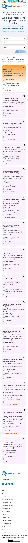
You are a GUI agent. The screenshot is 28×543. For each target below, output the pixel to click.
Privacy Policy (5, 532)
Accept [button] (10, 541)
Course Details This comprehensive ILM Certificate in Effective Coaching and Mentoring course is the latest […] (13, 181)
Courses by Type (6, 508)
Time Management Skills (10, 98)
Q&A (3, 529)
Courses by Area (6, 502)
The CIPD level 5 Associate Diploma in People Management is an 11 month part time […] (13, 80)
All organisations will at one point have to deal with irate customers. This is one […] (14, 155)
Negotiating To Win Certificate (12, 279)
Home (4, 12)
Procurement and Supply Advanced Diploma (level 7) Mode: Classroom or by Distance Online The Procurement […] (14, 368)
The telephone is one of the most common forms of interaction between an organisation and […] (13, 313)
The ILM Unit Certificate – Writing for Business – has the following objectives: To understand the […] (13, 261)
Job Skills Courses (7, 520)
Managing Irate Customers (11, 147)
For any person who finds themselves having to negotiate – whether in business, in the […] (13, 287)
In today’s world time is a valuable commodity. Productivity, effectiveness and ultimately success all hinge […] (13, 107)
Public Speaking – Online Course (13, 124)
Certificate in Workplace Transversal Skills (10, 441)
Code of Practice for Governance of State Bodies (14, 386)
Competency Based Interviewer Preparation (13, 413)
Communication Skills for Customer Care (11, 225)
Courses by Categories (8, 505)
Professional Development (14, 12)
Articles (4, 493)
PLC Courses (5, 517)
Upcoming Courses (7, 499)
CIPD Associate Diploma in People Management (13, 70)
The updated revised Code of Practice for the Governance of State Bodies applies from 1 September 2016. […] (14, 395)
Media (3, 526)
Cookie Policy (16, 541)
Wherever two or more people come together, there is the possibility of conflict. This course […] (14, 208)
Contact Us (6, 479)
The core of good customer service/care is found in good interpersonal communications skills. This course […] (14, 234)
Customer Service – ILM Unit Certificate (11, 332)
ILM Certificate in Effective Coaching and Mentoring (11, 172)
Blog (3, 490)
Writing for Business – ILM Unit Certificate (12, 252)
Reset (20, 51)
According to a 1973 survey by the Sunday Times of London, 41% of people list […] (14, 131)
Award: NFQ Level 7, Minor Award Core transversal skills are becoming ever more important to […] (13, 451)
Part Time (4, 514)
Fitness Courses (6, 523)
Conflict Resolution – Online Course (14, 200)
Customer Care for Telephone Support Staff (12, 305)
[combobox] (14, 38)
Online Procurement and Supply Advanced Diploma (13, 360)
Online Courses (6, 511)
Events (4, 496)
